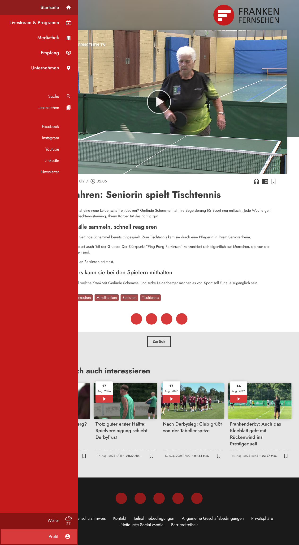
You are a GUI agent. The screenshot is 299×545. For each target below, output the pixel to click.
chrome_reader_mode (265, 181)
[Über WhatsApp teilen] (166, 319)
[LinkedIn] (178, 498)
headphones (256, 181)
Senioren (129, 297)
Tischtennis (150, 297)
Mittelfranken (106, 297)
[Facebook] (121, 498)
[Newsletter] (197, 498)
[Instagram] (140, 498)
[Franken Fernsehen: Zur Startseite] (246, 15)
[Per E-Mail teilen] (181, 319)
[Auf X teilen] (151, 319)
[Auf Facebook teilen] (136, 319)
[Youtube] (159, 498)
